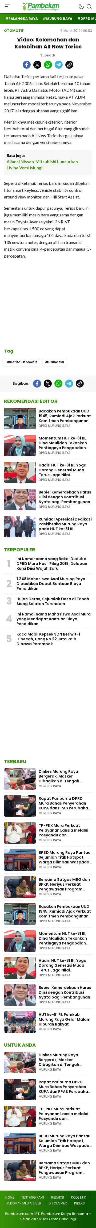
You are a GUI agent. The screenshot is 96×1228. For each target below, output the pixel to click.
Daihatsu (56, 362)
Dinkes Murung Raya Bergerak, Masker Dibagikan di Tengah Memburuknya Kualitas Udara (61, 781)
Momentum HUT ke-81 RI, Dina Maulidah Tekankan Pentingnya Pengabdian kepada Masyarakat (63, 445)
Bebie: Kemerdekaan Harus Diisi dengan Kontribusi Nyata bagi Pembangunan (65, 496)
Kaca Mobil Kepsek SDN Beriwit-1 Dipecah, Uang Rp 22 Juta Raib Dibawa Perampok (48, 639)
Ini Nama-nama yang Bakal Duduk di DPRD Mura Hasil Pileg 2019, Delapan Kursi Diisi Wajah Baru (52, 563)
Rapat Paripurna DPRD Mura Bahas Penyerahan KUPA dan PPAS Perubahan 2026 (64, 806)
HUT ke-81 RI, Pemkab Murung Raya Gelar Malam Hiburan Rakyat (64, 1019)
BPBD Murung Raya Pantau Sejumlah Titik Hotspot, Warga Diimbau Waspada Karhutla (64, 860)
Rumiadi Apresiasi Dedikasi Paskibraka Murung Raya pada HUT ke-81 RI (65, 524)
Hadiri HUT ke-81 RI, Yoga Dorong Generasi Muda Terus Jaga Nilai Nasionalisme (62, 472)
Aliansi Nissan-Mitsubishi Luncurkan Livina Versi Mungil (42, 164)
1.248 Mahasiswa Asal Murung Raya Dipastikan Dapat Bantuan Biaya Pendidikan (51, 583)
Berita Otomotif (23, 362)
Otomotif (14, 30)
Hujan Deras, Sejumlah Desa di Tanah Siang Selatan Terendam (53, 601)
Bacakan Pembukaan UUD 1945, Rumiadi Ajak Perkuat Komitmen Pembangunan (65, 415)
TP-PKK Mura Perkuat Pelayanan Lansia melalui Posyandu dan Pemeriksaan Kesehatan (63, 833)
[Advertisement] (48, 301)
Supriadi (47, 55)
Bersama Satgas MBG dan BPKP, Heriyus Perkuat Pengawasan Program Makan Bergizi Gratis (64, 887)
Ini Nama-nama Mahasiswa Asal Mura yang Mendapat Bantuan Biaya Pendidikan (54, 618)
